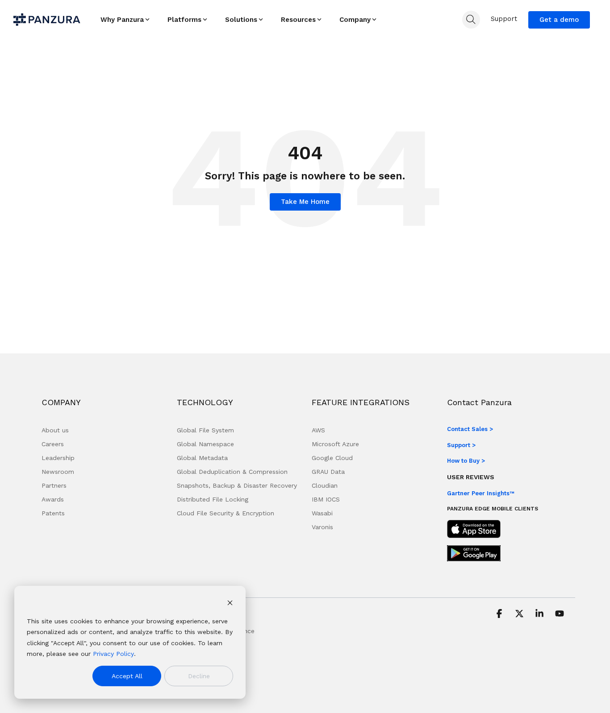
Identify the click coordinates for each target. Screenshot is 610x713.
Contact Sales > (470, 429)
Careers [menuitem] (53, 444)
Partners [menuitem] (54, 485)
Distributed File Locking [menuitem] (212, 499)
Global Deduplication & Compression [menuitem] (232, 471)
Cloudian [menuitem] (325, 485)
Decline (199, 676)
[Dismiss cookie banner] (230, 603)
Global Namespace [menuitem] (205, 444)
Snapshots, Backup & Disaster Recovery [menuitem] (237, 485)
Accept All (127, 676)
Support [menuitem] (504, 19)
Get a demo (559, 20)
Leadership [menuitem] (58, 457)
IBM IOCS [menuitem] (326, 499)
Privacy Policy (113, 653)
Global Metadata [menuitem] (202, 457)
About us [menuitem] (55, 430)
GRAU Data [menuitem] (328, 471)
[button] (500, 614)
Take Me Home (305, 202)
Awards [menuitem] (53, 499)
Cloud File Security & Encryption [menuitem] (225, 513)
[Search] (471, 19)
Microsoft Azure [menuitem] (335, 444)
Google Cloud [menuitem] (332, 457)
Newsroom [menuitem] (58, 471)
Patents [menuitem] (53, 513)
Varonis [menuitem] (322, 527)
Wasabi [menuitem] (322, 513)
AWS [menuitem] (318, 430)
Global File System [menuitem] (205, 430)
